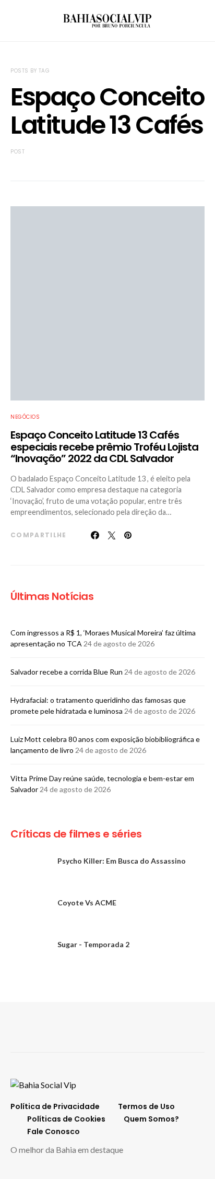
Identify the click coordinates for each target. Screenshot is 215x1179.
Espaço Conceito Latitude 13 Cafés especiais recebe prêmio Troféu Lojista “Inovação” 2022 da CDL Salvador (104, 447)
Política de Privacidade (55, 1106)
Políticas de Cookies (66, 1119)
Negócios (25, 417)
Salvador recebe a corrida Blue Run (66, 671)
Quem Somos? (151, 1119)
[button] (201, 21)
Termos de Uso (146, 1106)
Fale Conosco (53, 1131)
